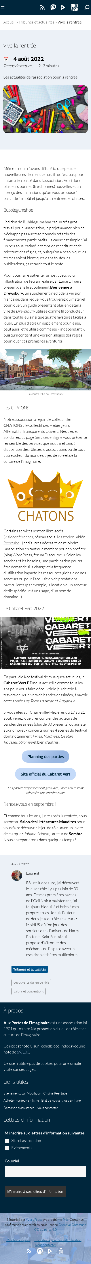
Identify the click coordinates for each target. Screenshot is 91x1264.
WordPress (34, 1219)
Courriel (12, 1160)
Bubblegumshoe (37, 221)
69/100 (23, 1051)
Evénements (21, 1147)
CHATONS (13, 425)
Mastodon (65, 536)
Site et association (26, 1140)
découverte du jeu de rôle (31, 982)
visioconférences (19, 536)
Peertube (11, 542)
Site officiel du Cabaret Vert (45, 774)
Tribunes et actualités (36, 22)
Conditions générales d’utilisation (58, 1240)
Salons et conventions (28, 991)
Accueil (9, 22)
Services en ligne (48, 437)
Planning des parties (45, 756)
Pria (65, 1219)
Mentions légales (18, 1240)
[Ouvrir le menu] (2, 7)
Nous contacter (45, 1245)
